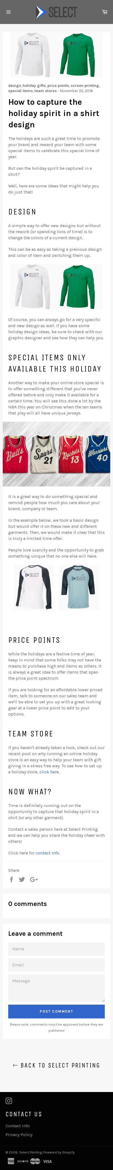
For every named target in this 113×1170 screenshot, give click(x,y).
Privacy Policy (18, 1134)
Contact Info (17, 1125)
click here (49, 771)
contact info (47, 853)
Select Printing (30, 1152)
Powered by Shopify (59, 1152)
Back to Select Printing (59, 1065)
